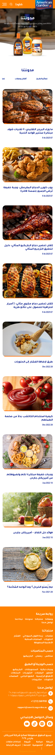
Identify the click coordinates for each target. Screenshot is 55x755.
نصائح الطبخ (42, 78)
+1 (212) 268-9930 (39, 701)
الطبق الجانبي (27, 676)
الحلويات (48, 639)
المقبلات (39, 673)
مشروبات (37, 679)
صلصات (49, 636)
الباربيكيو (28, 656)
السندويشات (31, 669)
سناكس (49, 656)
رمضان (38, 656)
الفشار (17, 636)
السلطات (15, 673)
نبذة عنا (19, 619)
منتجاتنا (39, 619)
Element (32, 751)
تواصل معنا (47, 622)
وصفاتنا (49, 619)
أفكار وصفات (20, 78)
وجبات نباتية (46, 669)
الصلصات (13, 676)
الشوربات (27, 673)
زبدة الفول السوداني (33, 636)
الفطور (49, 673)
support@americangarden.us (32, 707)
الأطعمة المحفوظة (43, 642)
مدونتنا (29, 619)
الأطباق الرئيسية (44, 676)
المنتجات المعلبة (33, 639)
